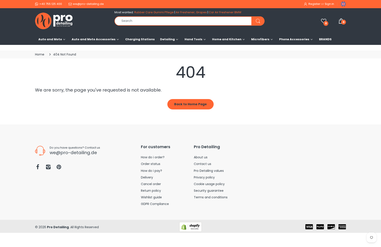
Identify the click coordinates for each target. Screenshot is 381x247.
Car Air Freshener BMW (225, 12)
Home (39, 54)
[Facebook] (37, 168)
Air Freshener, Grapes (191, 12)
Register (314, 4)
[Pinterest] (59, 168)
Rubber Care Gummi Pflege (154, 12)
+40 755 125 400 (50, 4)
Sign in (329, 4)
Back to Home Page (190, 104)
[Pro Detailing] (71, 21)
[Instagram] (48, 168)
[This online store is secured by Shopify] (190, 226)
